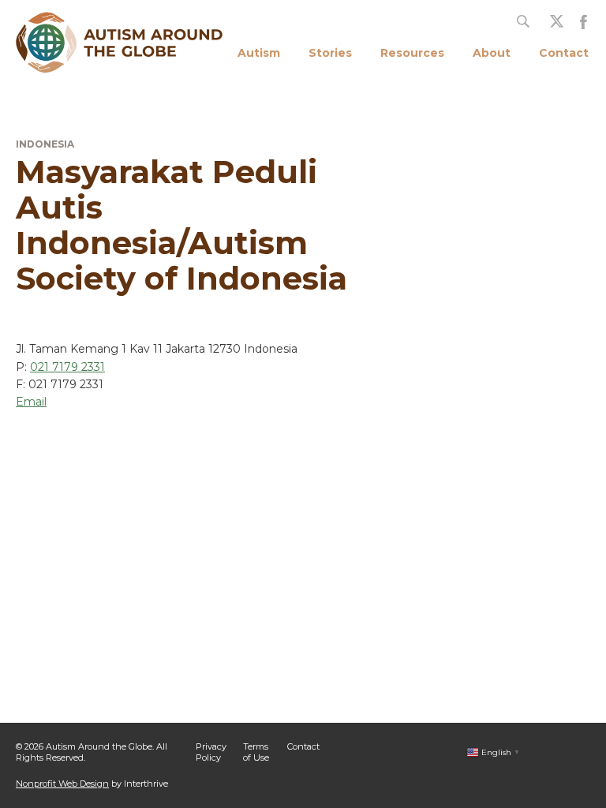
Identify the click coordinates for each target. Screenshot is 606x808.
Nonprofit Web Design (62, 783)
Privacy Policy (211, 751)
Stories (330, 53)
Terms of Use (256, 751)
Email (31, 402)
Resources (412, 53)
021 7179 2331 (67, 367)
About (492, 53)
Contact (564, 53)
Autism (259, 53)
